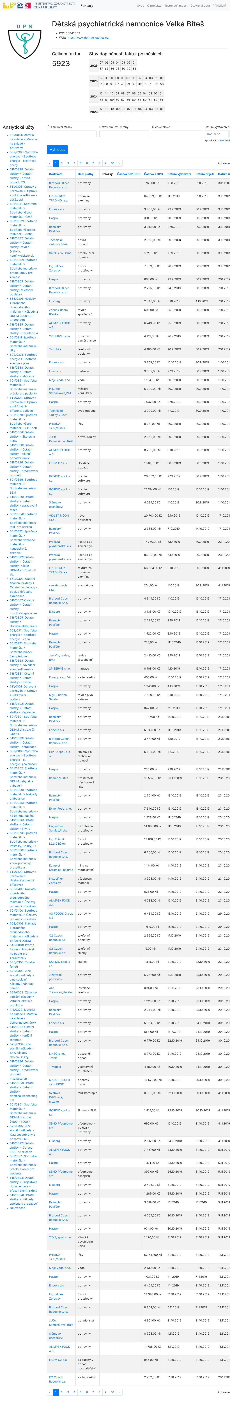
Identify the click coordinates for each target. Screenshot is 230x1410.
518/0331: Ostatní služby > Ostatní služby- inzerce (22, 678)
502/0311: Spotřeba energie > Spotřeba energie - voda (23, 635)
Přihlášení (219, 5)
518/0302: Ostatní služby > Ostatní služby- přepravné (22, 708)
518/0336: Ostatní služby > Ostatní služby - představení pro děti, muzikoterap (24, 1070)
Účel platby (85, 174)
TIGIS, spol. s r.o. (60, 1237)
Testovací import (176, 5)
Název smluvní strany (113, 127)
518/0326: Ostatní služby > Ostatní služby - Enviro (22, 824)
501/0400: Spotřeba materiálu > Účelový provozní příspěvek (23, 915)
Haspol (54, 218)
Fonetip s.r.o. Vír (60, 677)
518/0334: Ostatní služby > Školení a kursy (22, 436)
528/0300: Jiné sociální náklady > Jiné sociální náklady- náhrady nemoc (22, 979)
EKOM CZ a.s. (58, 463)
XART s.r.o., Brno (60, 253)
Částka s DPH (153, 174)
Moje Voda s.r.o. (60, 380)
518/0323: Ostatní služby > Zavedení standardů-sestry (22, 665)
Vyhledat (57, 149)
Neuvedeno (17, 1208)
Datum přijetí (205, 174)
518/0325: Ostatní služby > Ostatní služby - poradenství (24, 329)
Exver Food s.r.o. (60, 808)
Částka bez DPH (128, 174)
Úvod (140, 5)
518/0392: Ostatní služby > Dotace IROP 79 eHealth (22, 1147)
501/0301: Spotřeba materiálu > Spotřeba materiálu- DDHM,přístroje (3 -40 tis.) (23, 725)
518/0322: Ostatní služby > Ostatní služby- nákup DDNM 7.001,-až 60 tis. (23, 565)
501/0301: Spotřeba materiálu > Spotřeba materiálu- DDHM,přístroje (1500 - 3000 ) (23, 1113)
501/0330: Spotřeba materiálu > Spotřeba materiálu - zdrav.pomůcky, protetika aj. (24, 858)
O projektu (154, 5)
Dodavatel (56, 174)
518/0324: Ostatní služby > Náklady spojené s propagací (24, 1199)
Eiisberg (54, 301)
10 (112, 163)
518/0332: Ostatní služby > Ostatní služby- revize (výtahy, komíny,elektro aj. (22, 246)
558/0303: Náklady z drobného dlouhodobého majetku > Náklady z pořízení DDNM (24, 932)
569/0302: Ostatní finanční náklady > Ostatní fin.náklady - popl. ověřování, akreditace (23, 587)
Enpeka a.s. (57, 209)
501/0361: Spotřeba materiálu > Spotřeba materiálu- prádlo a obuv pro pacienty (23, 1164)
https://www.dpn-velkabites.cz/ (88, 37)
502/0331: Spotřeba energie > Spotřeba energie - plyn (23, 359)
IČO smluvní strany (59, 127)
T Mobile (55, 1066)
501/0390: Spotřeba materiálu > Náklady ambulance (23, 794)
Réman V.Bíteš (58, 778)
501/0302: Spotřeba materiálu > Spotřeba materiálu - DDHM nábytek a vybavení (24, 776)
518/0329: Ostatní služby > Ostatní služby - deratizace (23, 742)
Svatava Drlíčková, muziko (56, 1097)
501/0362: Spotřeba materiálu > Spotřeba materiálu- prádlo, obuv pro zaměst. (23, 268)
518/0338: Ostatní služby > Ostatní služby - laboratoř (22, 372)
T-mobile (55, 349)
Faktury (86, 5)
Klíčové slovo (161, 127)
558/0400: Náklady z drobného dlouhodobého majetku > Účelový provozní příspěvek (23, 897)
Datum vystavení (179, 174)
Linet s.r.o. (56, 371)
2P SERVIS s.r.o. (60, 336)
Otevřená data (200, 5)
